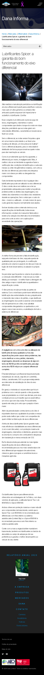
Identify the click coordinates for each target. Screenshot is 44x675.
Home (4, 34)
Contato (22, 609)
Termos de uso (7, 639)
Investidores (22, 618)
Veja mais (22, 579)
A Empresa (22, 587)
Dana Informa (34, 34)
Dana (22, 603)
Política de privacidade (9, 644)
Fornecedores (22, 625)
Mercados (12, 34)
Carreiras (22, 614)
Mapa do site (6, 649)
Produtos (22, 592)
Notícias (22, 622)
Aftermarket (22, 34)
